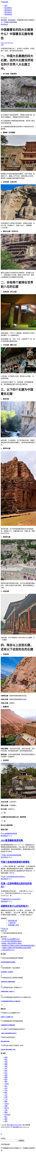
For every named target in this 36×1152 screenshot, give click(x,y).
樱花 (5, 1119)
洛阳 (5, 1066)
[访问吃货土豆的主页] (4, 929)
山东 (5, 1095)
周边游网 (4, 20)
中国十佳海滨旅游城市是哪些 (15, 862)
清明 (5, 1121)
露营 (5, 1101)
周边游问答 (8, 14)
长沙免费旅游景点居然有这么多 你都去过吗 (10, 1001)
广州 (5, 1099)
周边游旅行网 (12, 920)
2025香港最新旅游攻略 (12, 840)
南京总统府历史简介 (5, 1041)
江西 (5, 1110)
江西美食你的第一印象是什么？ (8, 991)
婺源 (5, 1112)
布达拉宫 (7, 1114)
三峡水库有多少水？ (8, 950)
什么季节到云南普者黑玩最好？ (12, 941)
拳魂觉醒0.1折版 (13, 925)
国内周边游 (8, 10)
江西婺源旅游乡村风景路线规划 (8, 1025)
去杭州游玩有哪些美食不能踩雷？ (8, 962)
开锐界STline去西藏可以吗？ (11, 939)
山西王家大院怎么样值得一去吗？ (8, 1049)
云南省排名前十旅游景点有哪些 (8, 981)
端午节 (6, 1108)
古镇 (5, 1097)
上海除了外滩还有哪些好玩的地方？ (9, 1033)
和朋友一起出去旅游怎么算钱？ (12, 943)
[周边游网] (4, 2)
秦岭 (5, 1092)
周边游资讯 (8, 12)
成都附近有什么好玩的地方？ (15, 906)
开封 (5, 1090)
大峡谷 (6, 1084)
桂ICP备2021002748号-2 (14, 1125)
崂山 (5, 1117)
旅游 (5, 1057)
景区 (5, 1059)
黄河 (5, 1079)
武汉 (5, 1073)
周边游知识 (8, 8)
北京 (5, 1068)
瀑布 (5, 1081)
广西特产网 (12, 923)
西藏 (5, 1064)
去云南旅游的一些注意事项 (7, 971)
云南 (5, 1088)
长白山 (6, 1103)
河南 (5, 1062)
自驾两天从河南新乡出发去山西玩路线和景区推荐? (18, 945)
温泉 (5, 1075)
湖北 (5, 1070)
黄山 (5, 1086)
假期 (5, 1077)
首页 (5, 5)
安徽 (5, 1106)
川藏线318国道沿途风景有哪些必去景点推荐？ (17, 948)
